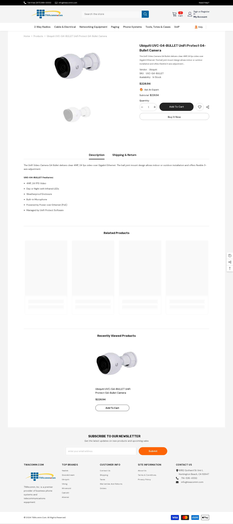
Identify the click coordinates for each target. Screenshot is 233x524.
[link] (199, 27)
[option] (77, 67)
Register (205, 11)
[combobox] (112, 14)
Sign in (196, 12)
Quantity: (144, 100)
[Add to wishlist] (200, 107)
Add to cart (176, 106)
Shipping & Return (124, 155)
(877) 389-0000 (43, 2)
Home (27, 36)
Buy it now (174, 117)
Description (96, 155)
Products (38, 36)
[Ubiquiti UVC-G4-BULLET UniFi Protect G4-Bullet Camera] (116, 364)
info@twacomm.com (68, 2)
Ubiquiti (153, 69)
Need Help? (204, 2)
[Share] (206, 107)
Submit (153, 451)
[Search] (115, 14)
